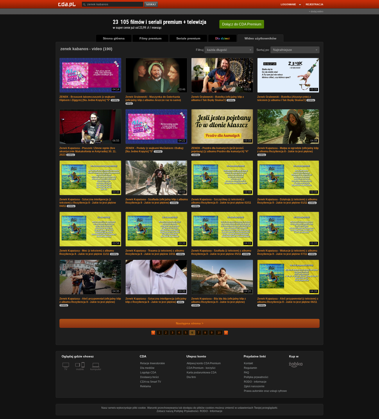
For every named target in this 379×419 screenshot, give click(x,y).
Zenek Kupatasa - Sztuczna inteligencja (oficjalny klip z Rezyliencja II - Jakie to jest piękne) (155, 302)
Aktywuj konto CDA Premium (204, 365)
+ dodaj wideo (316, 11)
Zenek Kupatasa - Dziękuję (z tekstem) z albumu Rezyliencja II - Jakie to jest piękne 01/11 (287, 202)
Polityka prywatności (256, 379)
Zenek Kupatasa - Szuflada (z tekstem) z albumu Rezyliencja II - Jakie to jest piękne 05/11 (221, 254)
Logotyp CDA (148, 374)
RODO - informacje (255, 383)
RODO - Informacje (211, 413)
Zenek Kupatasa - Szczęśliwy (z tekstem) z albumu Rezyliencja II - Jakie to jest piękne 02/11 (221, 202)
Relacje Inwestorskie (152, 365)
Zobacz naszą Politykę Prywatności (177, 413)
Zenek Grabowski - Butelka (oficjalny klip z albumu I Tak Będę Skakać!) (217, 99)
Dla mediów (147, 370)
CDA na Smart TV (150, 383)
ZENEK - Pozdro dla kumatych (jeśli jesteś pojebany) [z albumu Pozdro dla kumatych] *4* (219, 150)
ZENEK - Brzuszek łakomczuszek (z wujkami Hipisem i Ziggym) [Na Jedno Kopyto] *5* (87, 99)
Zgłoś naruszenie (254, 388)
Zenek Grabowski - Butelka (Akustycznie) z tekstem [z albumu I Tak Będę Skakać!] (284, 99)
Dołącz (241, 24)
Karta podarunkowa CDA (201, 374)
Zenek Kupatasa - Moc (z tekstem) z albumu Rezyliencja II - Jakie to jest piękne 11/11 (86, 254)
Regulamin (250, 370)
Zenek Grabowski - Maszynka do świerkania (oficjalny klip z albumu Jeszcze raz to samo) (153, 99)
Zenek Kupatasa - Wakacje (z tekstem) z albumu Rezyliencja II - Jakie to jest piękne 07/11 (287, 254)
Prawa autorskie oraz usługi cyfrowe (265, 393)
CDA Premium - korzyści (201, 370)
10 (219, 334)
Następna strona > (189, 325)
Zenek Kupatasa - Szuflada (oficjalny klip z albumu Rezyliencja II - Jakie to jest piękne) (156, 202)
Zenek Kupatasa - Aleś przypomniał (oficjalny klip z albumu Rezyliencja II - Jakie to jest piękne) (90, 302)
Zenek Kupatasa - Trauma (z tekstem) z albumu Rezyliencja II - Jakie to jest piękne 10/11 (154, 254)
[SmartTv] (83, 374)
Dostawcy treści (149, 379)
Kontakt (248, 365)
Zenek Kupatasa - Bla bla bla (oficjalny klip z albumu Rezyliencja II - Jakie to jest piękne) (218, 302)
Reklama (145, 388)
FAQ (246, 374)
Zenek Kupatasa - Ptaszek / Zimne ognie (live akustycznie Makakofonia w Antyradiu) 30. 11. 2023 (87, 152)
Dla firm (191, 379)
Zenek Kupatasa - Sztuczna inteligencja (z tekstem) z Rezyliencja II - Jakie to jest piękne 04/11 (87, 204)
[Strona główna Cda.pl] (67, 4)
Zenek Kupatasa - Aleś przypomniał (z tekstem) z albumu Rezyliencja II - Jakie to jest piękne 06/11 (287, 302)
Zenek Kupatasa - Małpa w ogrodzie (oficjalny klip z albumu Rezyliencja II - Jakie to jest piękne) (287, 150)
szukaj (151, 4)
